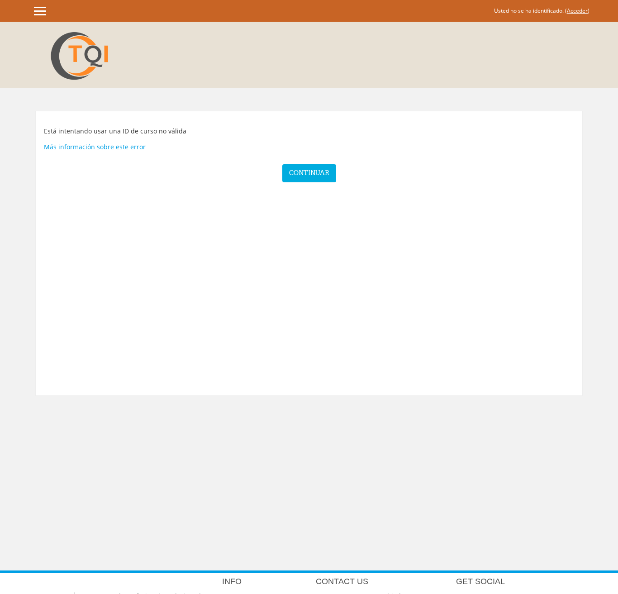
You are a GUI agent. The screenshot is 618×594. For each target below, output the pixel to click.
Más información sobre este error (95, 147)
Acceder (577, 10)
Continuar (309, 173)
